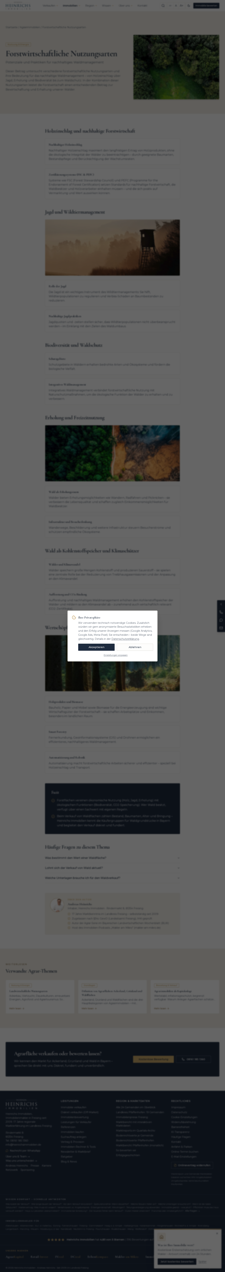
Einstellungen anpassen (116, 655)
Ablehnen (135, 647)
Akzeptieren (96, 647)
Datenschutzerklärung (125, 638)
